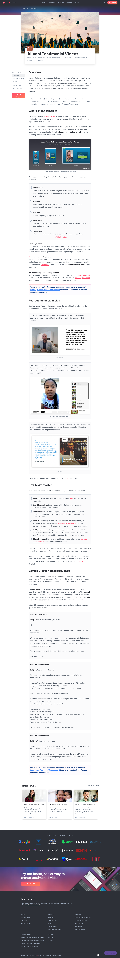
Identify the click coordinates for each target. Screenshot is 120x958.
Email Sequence (17, 88)
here (66, 478)
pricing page (80, 561)
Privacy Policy (48, 955)
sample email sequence (66, 523)
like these (45, 265)
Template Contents (18, 78)
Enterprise (69, 2)
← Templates (24, 8)
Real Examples (17, 82)
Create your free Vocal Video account (45, 290)
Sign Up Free (112, 2)
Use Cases (60, 2)
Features (43, 2)
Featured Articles (26, 934)
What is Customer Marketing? (29, 946)
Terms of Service (57, 955)
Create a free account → (32, 905)
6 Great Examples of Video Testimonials (32, 937)
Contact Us (51, 940)
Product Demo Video (81, 920)
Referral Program (80, 929)
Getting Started (17, 85)
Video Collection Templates (83, 917)
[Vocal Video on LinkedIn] (98, 955)
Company (50, 934)
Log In (103, 2)
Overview (16, 75)
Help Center (78, 926)
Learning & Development (55, 929)
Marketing (51, 917)
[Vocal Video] (46, 899)
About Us (50, 937)
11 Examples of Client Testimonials (31, 943)
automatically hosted (82, 275)
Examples (52, 2)
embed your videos (82, 278)
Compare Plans (25, 917)
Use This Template (18, 96)
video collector (49, 116)
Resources (78, 914)
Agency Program (26, 923)
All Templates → (93, 785)
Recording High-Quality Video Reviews (32, 940)
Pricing (77, 2)
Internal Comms (52, 926)
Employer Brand (52, 920)
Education (34, 8)
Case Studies (79, 923)
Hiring (49, 923)
